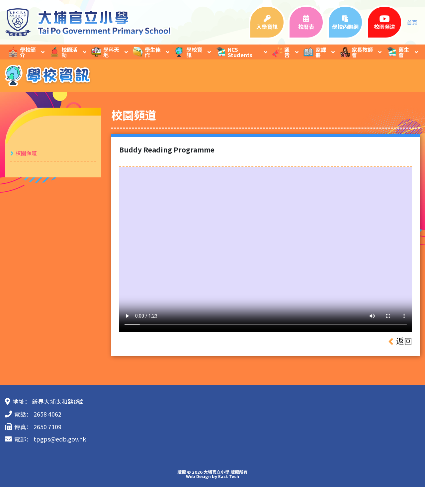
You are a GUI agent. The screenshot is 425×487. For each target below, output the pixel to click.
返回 (404, 340)
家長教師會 (362, 52)
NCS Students (240, 52)
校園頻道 (26, 153)
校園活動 (69, 52)
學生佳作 (153, 52)
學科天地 (111, 52)
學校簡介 (28, 52)
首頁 (412, 22)
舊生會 (403, 52)
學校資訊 (194, 52)
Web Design (198, 476)
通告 (287, 52)
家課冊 (320, 52)
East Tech (228, 476)
